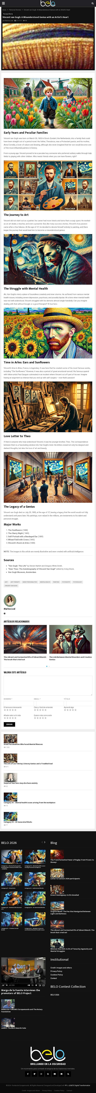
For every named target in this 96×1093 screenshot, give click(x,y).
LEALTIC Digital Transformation (79, 1085)
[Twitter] (34, 1074)
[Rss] (68, 1074)
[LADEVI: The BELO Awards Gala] (8, 1022)
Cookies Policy (56, 975)
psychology (77, 582)
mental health (45, 582)
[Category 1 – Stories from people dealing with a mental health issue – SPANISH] (11, 857)
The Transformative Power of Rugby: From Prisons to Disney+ (72, 861)
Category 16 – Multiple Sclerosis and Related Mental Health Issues (34, 929)
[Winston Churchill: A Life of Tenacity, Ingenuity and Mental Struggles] (57, 943)
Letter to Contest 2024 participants (65, 878)
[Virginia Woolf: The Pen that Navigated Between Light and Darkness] (57, 905)
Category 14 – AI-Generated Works (18, 822)
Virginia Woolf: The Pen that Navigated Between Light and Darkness (70, 912)
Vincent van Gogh (11, 585)
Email (37, 699)
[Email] (61, 1074)
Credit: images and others (61, 968)
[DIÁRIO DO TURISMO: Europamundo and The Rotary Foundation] (8, 1003)
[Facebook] (27, 1074)
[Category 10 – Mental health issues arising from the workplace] (10, 797)
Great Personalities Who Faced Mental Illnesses (23, 744)
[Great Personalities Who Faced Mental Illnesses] (10, 738)
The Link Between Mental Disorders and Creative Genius (70, 658)
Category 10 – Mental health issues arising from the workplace (29, 802)
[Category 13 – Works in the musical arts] (11, 898)
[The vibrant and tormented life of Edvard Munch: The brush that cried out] (57, 924)
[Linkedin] (48, 1074)
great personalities (30, 582)
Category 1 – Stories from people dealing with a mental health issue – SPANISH (11, 867)
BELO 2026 (54, 995)
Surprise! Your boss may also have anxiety (21, 783)
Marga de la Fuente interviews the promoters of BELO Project (20, 991)
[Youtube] (55, 1074)
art (6, 582)
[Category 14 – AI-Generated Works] (10, 816)
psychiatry (66, 582)
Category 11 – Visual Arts (8, 888)
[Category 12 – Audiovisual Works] (35, 879)
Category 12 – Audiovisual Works (34, 888)
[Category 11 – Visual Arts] (11, 879)
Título (67, 699)
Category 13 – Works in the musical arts (11, 908)
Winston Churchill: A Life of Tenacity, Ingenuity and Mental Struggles (71, 950)
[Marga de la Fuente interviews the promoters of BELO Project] (23, 972)
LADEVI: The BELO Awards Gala (13, 1028)
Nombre (8, 699)
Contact (53, 978)
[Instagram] (41, 1074)
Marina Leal (9, 21)
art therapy (15, 582)
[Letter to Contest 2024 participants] (57, 873)
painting (56, 582)
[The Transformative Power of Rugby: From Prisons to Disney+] (57, 854)
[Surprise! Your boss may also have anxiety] (10, 777)
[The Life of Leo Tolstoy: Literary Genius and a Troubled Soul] (10, 758)
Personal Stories (8, 14)
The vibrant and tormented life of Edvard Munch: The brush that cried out (25, 658)
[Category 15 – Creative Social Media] (11, 919)
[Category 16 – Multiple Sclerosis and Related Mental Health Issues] (35, 919)
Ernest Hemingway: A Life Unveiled (64, 895)
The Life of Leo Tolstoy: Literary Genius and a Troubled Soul (28, 763)
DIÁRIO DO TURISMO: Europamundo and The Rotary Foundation (21, 1010)
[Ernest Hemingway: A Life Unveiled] (57, 889)
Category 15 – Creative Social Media (9, 929)
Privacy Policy (56, 971)
